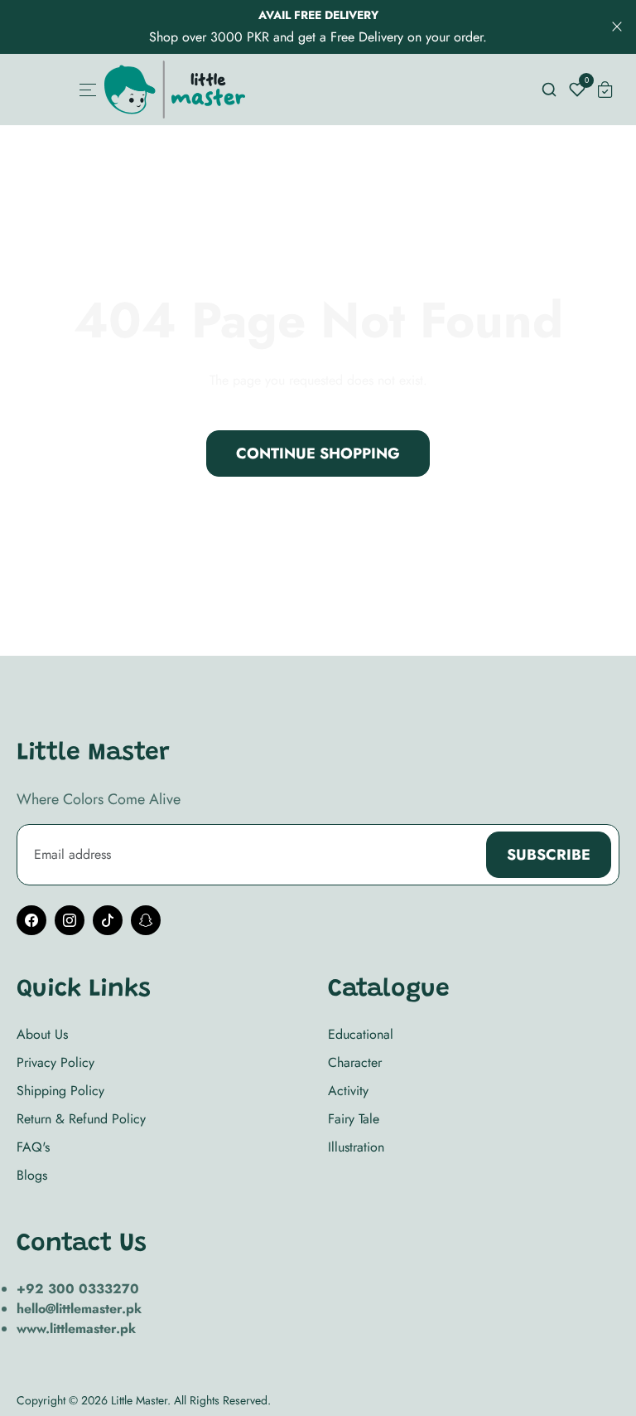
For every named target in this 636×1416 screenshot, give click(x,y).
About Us (42, 1034)
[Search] (549, 89)
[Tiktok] (108, 920)
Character (355, 1062)
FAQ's (33, 1147)
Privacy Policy (55, 1062)
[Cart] (605, 89)
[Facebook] (31, 920)
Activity (348, 1090)
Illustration (356, 1147)
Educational (360, 1034)
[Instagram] (69, 920)
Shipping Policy (60, 1090)
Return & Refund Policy (81, 1118)
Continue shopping (318, 453)
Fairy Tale (353, 1118)
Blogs (32, 1175)
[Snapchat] (146, 920)
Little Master (139, 1400)
